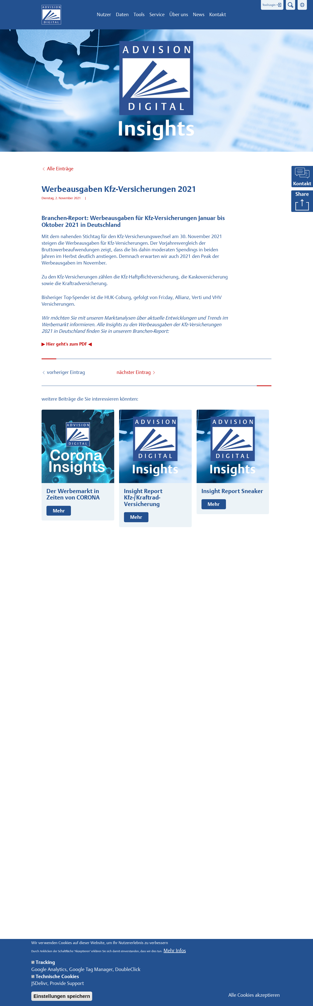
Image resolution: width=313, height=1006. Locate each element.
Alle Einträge (60, 169)
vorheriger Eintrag (66, 372)
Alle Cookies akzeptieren (254, 995)
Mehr (59, 511)
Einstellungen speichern (62, 996)
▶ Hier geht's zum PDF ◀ (67, 344)
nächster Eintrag (134, 372)
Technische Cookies (57, 976)
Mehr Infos (175, 950)
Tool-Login (269, 5)
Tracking (45, 962)
